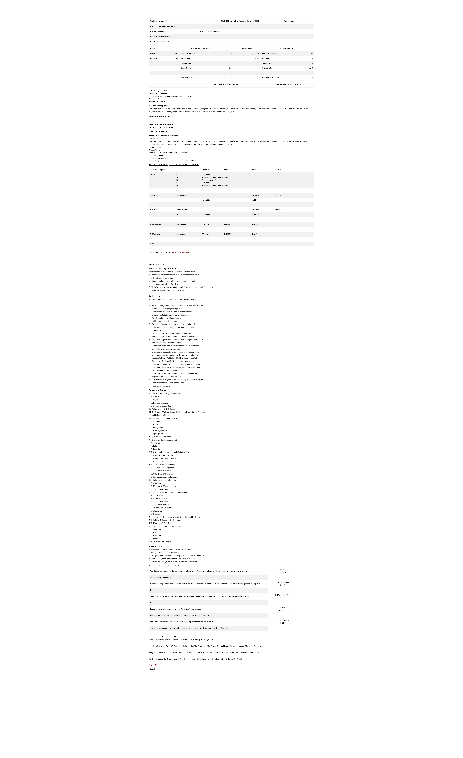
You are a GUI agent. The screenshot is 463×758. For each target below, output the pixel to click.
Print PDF (153, 665)
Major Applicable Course (181, 252)
